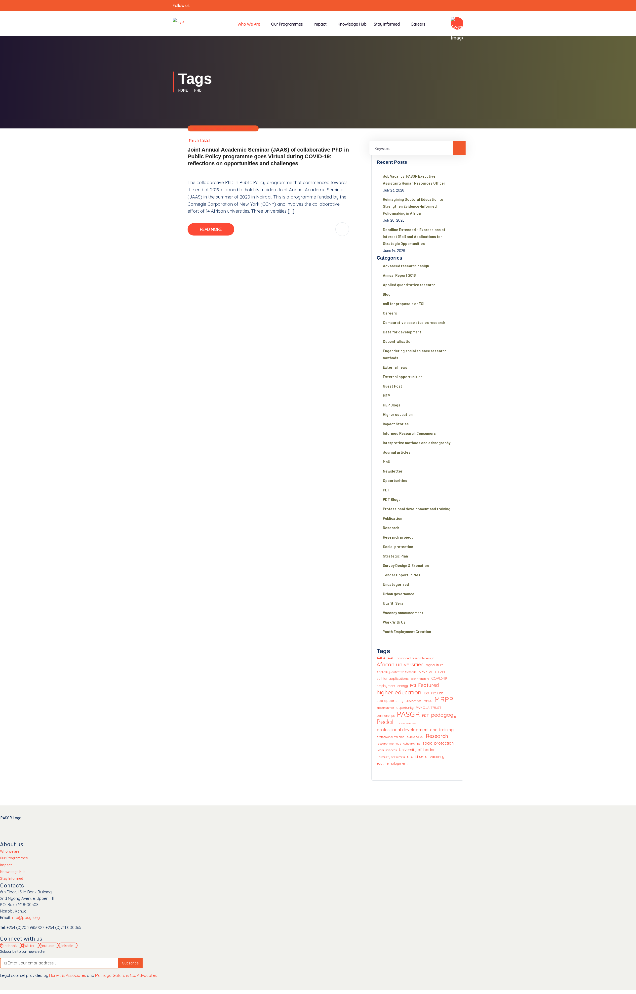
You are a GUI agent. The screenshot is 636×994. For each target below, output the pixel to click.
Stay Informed (11, 878)
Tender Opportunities (401, 575)
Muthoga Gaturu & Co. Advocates (126, 975)
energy (403, 686)
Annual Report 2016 (399, 275)
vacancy (437, 756)
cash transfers (420, 678)
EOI (413, 685)
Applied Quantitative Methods (396, 672)
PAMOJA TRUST (428, 707)
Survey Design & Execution (406, 565)
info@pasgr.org (25, 917)
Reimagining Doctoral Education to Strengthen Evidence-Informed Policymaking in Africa (413, 206)
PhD (197, 90)
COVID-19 (439, 678)
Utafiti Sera (393, 603)
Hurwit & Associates (67, 975)
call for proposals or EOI (403, 303)
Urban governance (398, 594)
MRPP (443, 699)
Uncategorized (396, 584)
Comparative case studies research (414, 322)
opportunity (405, 708)
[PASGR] (178, 20)
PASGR (408, 714)
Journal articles (396, 452)
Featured (428, 685)
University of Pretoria (391, 757)
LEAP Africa (414, 701)
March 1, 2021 (199, 140)
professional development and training (415, 729)
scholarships (411, 743)
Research (391, 527)
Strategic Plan (395, 556)
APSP (423, 672)
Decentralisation (397, 341)
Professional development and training (416, 509)
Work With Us (394, 622)
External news (395, 367)
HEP (386, 395)
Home (183, 90)
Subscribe (130, 962)
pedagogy (444, 715)
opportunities (385, 708)
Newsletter (392, 471)
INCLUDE (437, 693)
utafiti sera (417, 756)
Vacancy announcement (403, 612)
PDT (250, 128)
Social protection (398, 546)
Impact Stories (234, 128)
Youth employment (392, 763)
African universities (400, 664)
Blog (387, 294)
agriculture (434, 665)
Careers (418, 24)
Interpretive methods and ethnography (416, 442)
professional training (390, 737)
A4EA (381, 658)
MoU (386, 461)
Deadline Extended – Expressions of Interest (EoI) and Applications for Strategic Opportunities (414, 236)
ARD (432, 672)
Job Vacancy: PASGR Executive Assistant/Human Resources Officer (414, 179)
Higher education (207, 128)
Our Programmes (287, 24)
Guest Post (392, 386)
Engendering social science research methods (414, 354)
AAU (391, 658)
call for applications (393, 678)
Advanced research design (406, 266)
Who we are (249, 24)
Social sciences (387, 750)
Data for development (402, 332)
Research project (398, 537)
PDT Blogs (391, 499)
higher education (399, 692)
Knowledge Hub (352, 24)
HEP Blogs (391, 405)
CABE (442, 672)
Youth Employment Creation (407, 631)
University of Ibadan (417, 749)
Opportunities (395, 480)
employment (386, 686)
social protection (438, 743)
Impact (6, 864)
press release (407, 723)
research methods (389, 743)
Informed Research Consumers (409, 433)
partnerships (386, 715)
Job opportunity (390, 700)
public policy (415, 737)
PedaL (386, 722)
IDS (426, 693)
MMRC (428, 701)
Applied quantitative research (409, 284)
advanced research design (415, 658)
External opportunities (403, 376)
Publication (392, 518)
